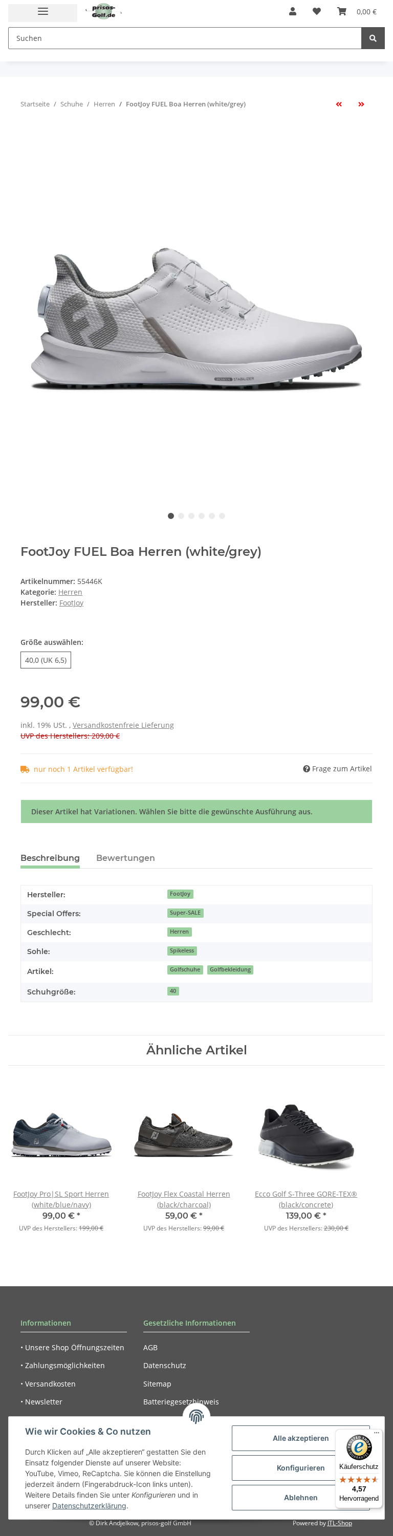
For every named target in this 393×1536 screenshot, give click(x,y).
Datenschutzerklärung (89, 1505)
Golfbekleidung (230, 969)
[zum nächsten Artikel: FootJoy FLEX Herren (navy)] (361, 104)
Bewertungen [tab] (125, 858)
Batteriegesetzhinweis (181, 1402)
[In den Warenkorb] (28, 137)
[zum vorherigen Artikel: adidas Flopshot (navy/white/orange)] (339, 104)
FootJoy (180, 893)
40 (173, 990)
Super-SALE (185, 912)
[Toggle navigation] (42, 13)
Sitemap (157, 1384)
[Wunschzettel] (316, 11)
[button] (292, 11)
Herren (70, 592)
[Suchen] (373, 38)
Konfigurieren (301, 1467)
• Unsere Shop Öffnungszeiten (72, 1347)
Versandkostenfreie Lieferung (123, 725)
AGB (150, 1347)
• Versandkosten (48, 1384)
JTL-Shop (340, 1523)
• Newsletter (41, 1402)
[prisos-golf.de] (103, 11)
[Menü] (376, 1435)
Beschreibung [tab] (50, 858)
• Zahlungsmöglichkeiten (62, 1365)
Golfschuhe (185, 969)
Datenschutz (164, 1365)
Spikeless (182, 950)
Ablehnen (301, 1497)
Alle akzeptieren (301, 1438)
